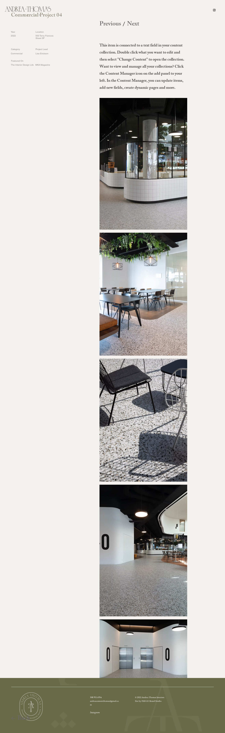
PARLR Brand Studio (151, 700)
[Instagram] (214, 10)
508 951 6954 (96, 697)
